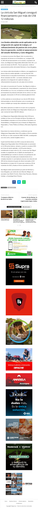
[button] (35, 2)
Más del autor (26, 207)
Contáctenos (19, 503)
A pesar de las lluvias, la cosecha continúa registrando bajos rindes (29, 199)
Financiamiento (11, 187)
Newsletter (30, 501)
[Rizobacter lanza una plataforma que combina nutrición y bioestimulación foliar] (31, 214)
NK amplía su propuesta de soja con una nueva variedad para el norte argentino (19, 220)
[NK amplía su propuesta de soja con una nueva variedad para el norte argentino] (19, 214)
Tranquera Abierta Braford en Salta (7, 198)
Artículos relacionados (14, 207)
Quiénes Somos (13, 501)
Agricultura (7, 6)
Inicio (2, 6)
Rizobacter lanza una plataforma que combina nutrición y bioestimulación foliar (31, 220)
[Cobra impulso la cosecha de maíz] (6, 214)
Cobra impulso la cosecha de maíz (5, 219)
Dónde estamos (22, 501)
